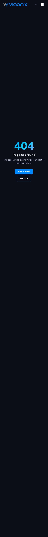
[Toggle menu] (42, 4)
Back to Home (24, 171)
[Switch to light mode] (36, 4)
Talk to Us (24, 179)
